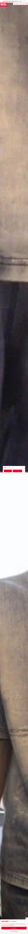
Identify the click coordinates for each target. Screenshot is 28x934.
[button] (14, 1)
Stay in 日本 (14, 928)
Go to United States (14, 931)
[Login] (20, 4)
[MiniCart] (23, 4)
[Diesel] (3, 5)
